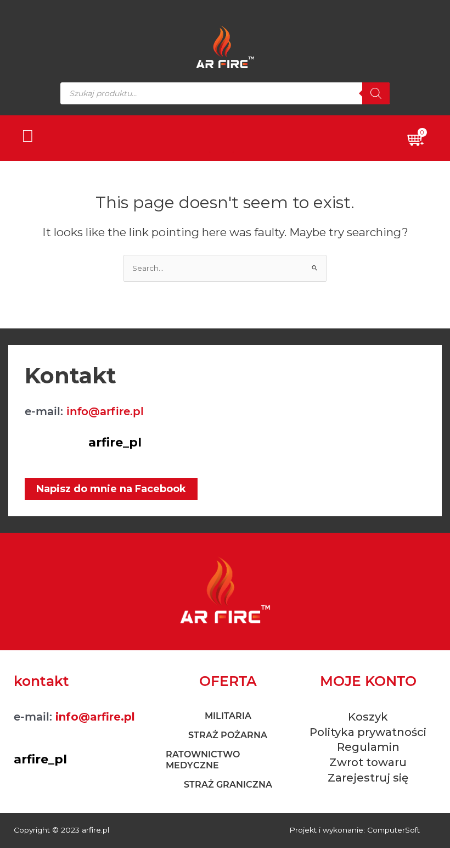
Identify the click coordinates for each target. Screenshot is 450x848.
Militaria (228, 716)
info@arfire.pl (105, 411)
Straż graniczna (228, 784)
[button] (221, 138)
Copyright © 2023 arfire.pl (61, 829)
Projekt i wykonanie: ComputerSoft (354, 829)
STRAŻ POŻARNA (227, 735)
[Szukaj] (376, 93)
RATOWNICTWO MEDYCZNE (203, 760)
